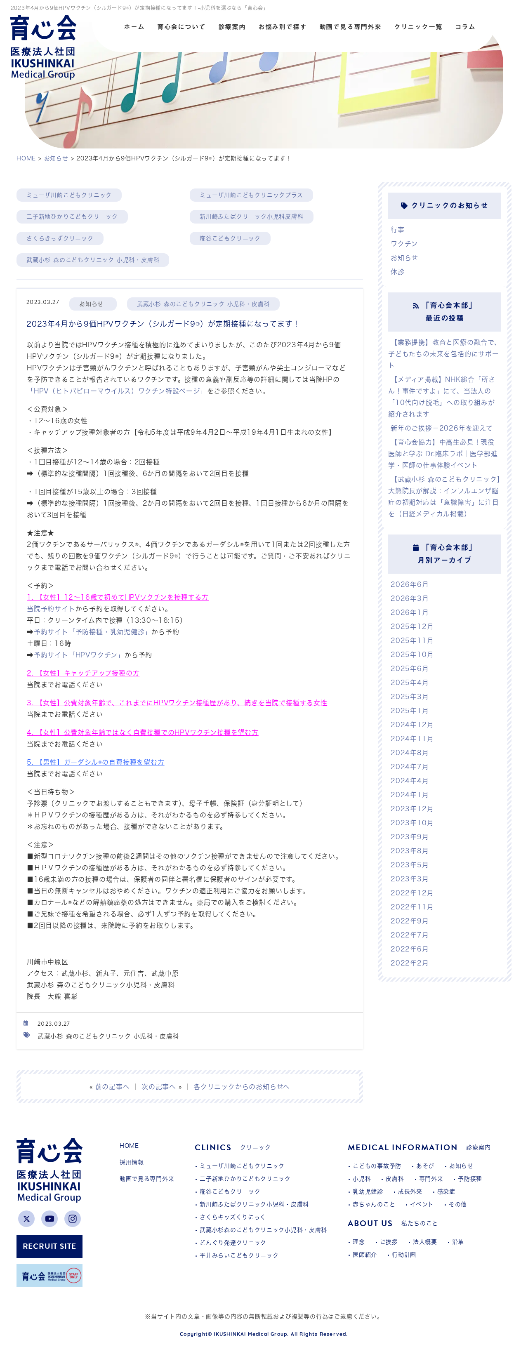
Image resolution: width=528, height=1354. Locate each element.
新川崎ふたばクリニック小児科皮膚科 (252, 216)
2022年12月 (412, 893)
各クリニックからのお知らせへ (241, 1086)
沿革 (458, 1242)
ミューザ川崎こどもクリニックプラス (251, 195)
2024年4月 (410, 780)
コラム (465, 27)
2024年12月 (412, 724)
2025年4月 (410, 682)
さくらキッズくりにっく (233, 1217)
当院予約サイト (51, 608)
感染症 (446, 1191)
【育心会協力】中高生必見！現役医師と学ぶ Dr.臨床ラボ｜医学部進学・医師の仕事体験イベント (442, 454)
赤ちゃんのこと (374, 1204)
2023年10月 (412, 822)
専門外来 (431, 1179)
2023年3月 (410, 879)
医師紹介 (365, 1254)
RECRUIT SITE (50, 1246)
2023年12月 (412, 808)
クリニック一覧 (418, 27)
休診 (398, 271)
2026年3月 (410, 598)
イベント (422, 1204)
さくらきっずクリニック (60, 238)
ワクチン (404, 243)
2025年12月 (412, 626)
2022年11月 (412, 907)
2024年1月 (410, 794)
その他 (458, 1204)
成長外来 (410, 1191)
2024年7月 (410, 766)
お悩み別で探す (282, 27)
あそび (425, 1166)
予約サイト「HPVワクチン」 (79, 655)
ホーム (134, 27)
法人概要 (425, 1242)
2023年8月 (410, 851)
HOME (129, 1146)
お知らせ (404, 257)
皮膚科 (395, 1179)
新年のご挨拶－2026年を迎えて (442, 428)
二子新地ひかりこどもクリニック (72, 216)
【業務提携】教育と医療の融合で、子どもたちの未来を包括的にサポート (444, 354)
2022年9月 (410, 921)
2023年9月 (410, 837)
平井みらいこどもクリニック (239, 1255)
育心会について (181, 27)
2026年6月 (410, 584)
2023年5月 (410, 865)
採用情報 (132, 1162)
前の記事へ (112, 1086)
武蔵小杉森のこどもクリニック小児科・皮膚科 (263, 1230)
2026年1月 (410, 612)
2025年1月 (410, 710)
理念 (359, 1242)
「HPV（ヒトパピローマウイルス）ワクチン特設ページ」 (117, 391)
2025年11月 (412, 640)
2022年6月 (410, 949)
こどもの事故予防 (377, 1166)
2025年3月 (410, 696)
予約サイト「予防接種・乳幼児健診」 (93, 632)
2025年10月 (412, 654)
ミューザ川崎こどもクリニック (69, 195)
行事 (398, 229)
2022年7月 (410, 935)
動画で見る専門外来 (350, 27)
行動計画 (404, 1254)
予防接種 (470, 1179)
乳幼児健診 (368, 1191)
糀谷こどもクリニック (230, 238)
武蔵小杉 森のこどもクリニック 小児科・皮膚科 (92, 260)
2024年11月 (412, 738)
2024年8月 (410, 752)
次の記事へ (158, 1086)
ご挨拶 (389, 1242)
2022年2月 (410, 963)
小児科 (362, 1179)
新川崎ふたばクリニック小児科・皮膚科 (254, 1204)
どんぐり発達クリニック (233, 1243)
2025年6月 (410, 668)
